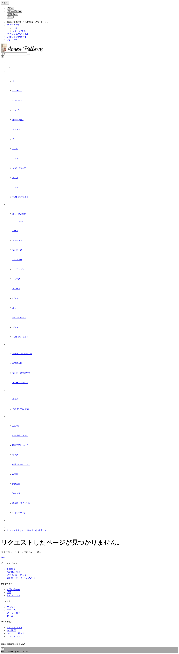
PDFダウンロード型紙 (15, 72)
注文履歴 (11, 630)
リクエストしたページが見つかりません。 (28, 530)
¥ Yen (10, 17)
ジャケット (17, 91)
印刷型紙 (10, 205)
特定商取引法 (13, 572)
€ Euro (10, 8)
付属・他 (10, 390)
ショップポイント (20, 513)
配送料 (15, 474)
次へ (3, 557)
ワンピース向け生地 (21, 373)
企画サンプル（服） (21, 409)
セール (10, 616)
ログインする (19, 31)
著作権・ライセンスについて (21, 578)
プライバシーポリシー (18, 575)
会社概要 (11, 569)
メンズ (15, 178)
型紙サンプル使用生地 (22, 354)
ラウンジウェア (19, 168)
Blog (9, 523)
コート (15, 81)
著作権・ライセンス (21, 503)
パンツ (15, 149)
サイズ (15, 455)
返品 (9, 592)
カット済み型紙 (19, 214)
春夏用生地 (17, 363)
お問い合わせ (13, 589)
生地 (8, 344)
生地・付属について (21, 464)
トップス (16, 129)
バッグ (15, 187)
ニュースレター (13, 520)
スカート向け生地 (20, 383)
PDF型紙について (20, 436)
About (15, 426)
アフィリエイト (14, 613)
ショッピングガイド (15, 417)
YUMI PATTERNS (20, 197)
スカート (16, 139)
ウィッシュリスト (16, 633)
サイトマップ (13, 595)
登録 (14, 28)
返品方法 (16, 493)
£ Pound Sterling (14, 11)
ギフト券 (11, 610)
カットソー (17, 110)
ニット (15, 158)
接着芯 (15, 399)
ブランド (11, 607)
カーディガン (18, 120)
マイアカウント (14, 627)
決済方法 (16, 484)
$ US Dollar (12, 14)
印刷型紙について (20, 445)
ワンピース (17, 100)
